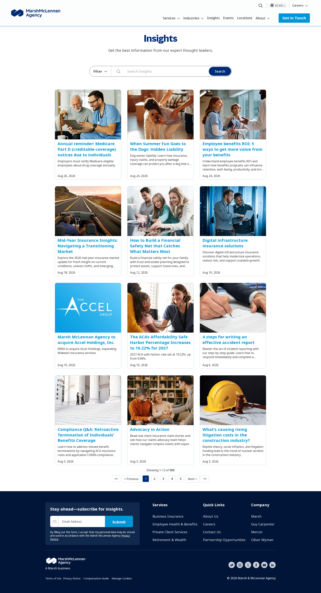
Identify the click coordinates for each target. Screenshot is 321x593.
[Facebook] (256, 564)
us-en (279, 5)
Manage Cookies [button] (122, 578)
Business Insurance (168, 516)
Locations (244, 18)
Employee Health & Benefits (175, 524)
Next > (192, 479)
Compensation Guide (96, 578)
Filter (97, 71)
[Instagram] (240, 565)
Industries (191, 18)
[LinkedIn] (272, 564)
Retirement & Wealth (169, 540)
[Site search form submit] (117, 71)
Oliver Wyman (262, 540)
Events (228, 18)
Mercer (257, 532)
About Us (210, 516)
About (260, 18)
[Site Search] (260, 5)
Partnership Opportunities (224, 540)
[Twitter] (248, 564)
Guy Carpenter (263, 524)
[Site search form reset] (125, 71)
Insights (213, 18)
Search (220, 71)
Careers (298, 5)
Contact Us (212, 532)
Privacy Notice (72, 578)
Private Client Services (170, 532)
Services (169, 18)
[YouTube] (264, 564)
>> (205, 479)
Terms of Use (53, 578)
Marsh (256, 516)
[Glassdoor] (231, 565)
